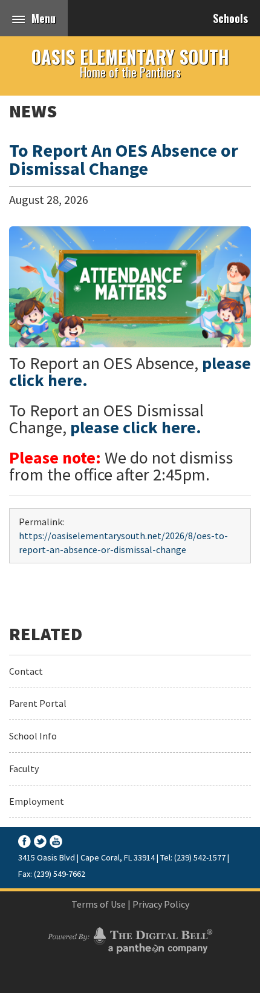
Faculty (24, 768)
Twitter (40, 841)
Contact (26, 671)
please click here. (135, 427)
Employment (36, 801)
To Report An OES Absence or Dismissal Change (123, 159)
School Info (33, 736)
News (33, 110)
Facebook (24, 841)
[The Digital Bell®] (130, 938)
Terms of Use (98, 904)
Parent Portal (38, 703)
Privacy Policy (160, 904)
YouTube (56, 841)
